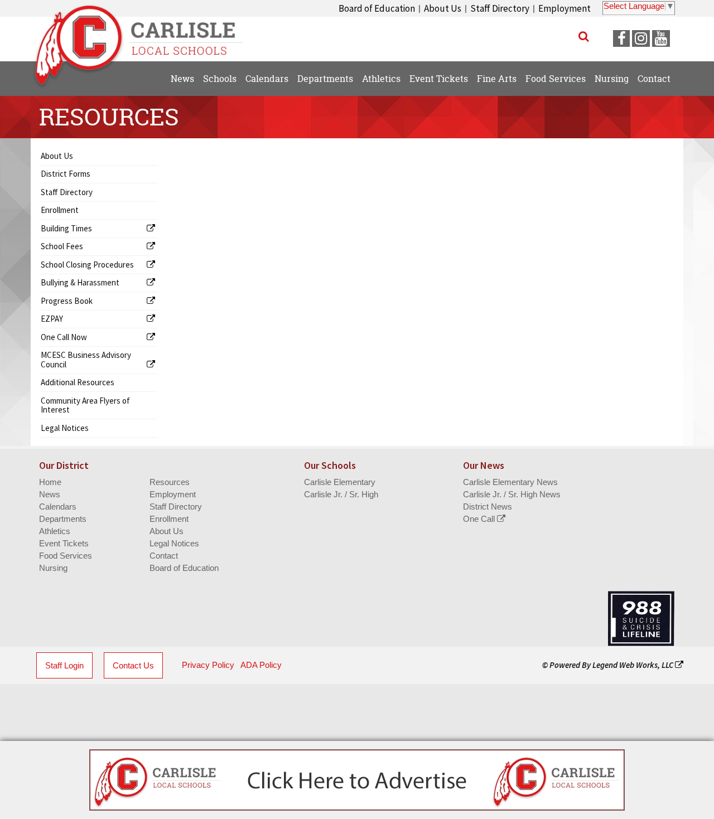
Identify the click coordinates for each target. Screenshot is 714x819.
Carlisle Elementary (339, 482)
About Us (442, 8)
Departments (62, 519)
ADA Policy (261, 665)
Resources (169, 482)
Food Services (65, 555)
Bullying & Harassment (80, 282)
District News (487, 506)
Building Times (66, 228)
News (49, 494)
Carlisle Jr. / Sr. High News (512, 494)
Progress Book (67, 300)
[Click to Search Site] (583, 36)
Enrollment (60, 210)
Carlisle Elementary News (510, 482)
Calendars (57, 506)
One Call (480, 519)
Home (50, 482)
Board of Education (377, 8)
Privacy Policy (208, 665)
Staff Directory (499, 8)
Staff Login (64, 665)
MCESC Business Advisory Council (86, 360)
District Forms (65, 173)
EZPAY (52, 318)
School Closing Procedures (87, 264)
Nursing (53, 568)
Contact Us (133, 665)
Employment (564, 8)
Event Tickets (64, 543)
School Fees (62, 246)
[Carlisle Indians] (145, 33)
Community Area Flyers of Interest (85, 405)
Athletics (54, 531)
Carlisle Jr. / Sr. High (341, 494)
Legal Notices (65, 428)
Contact (163, 555)
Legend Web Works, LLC (633, 665)
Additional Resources (77, 382)
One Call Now (64, 337)
